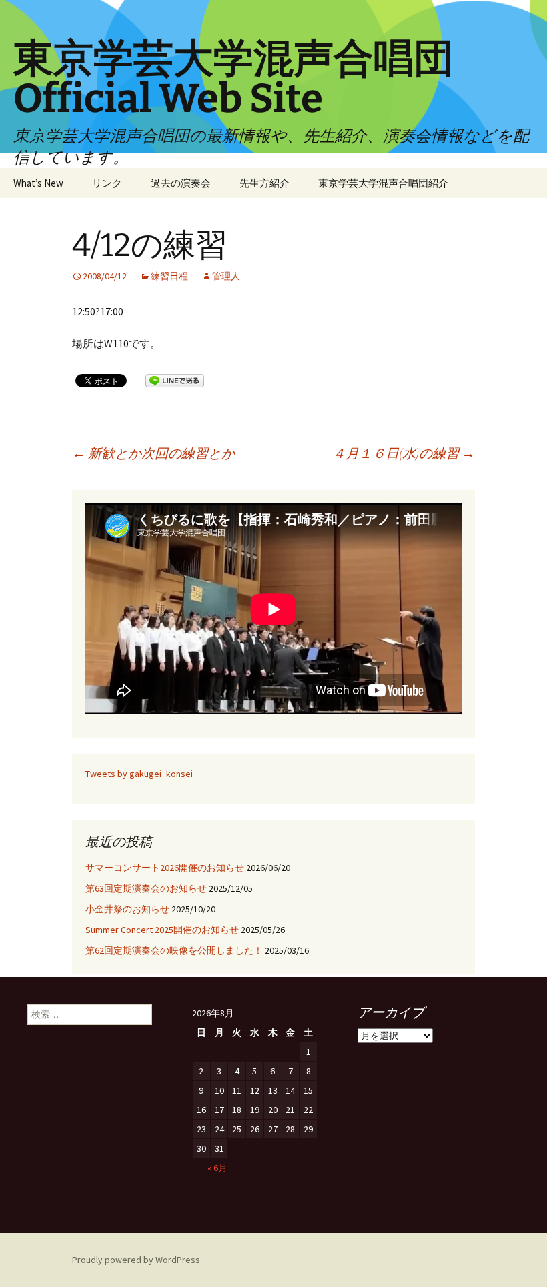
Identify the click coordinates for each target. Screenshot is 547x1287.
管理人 (226, 276)
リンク (107, 183)
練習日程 (169, 276)
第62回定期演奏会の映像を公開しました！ (174, 950)
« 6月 (217, 1168)
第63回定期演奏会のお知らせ (146, 888)
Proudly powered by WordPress (136, 1260)
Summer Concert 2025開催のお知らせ (162, 930)
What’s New (38, 183)
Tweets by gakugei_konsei (139, 774)
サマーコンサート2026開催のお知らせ (164, 868)
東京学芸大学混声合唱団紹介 (383, 183)
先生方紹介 (264, 183)
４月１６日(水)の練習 (403, 453)
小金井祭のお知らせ (127, 909)
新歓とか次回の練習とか (153, 453)
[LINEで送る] (174, 380)
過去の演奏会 (181, 183)
